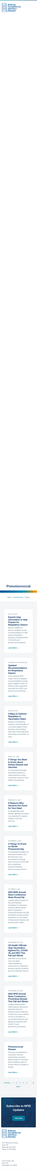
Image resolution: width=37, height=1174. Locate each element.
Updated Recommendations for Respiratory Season (17, 669)
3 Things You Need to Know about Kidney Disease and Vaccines (18, 763)
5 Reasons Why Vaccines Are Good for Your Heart (17, 805)
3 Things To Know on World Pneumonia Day (17, 846)
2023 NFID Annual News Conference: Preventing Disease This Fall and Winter (18, 997)
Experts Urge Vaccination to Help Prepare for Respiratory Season (18, 621)
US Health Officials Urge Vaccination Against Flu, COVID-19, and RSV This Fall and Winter (18, 950)
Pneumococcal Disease (15, 1048)
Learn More (12, 648)
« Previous (6, 1083)
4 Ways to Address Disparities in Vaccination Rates (17, 716)
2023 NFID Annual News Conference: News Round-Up (17, 895)
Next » (18, 1086)
